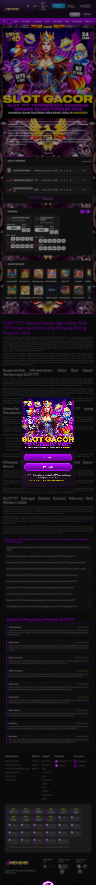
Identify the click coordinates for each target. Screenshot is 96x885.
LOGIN (48, 458)
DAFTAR (48, 467)
